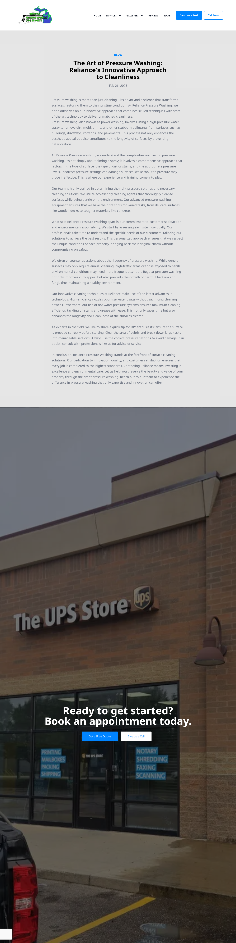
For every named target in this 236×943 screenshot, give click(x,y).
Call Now (213, 15)
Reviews (153, 15)
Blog (166, 15)
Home (97, 15)
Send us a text (189, 15)
